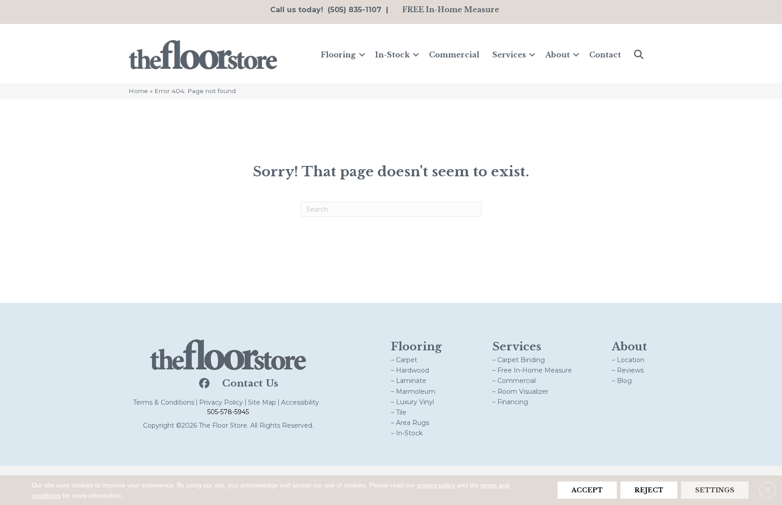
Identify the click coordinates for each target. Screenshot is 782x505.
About (557, 54)
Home (138, 90)
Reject (648, 490)
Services (509, 54)
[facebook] (203, 384)
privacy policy (436, 485)
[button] (362, 55)
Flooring (338, 54)
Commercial (454, 54)
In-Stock (392, 54)
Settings (714, 490)
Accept (587, 490)
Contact (605, 54)
